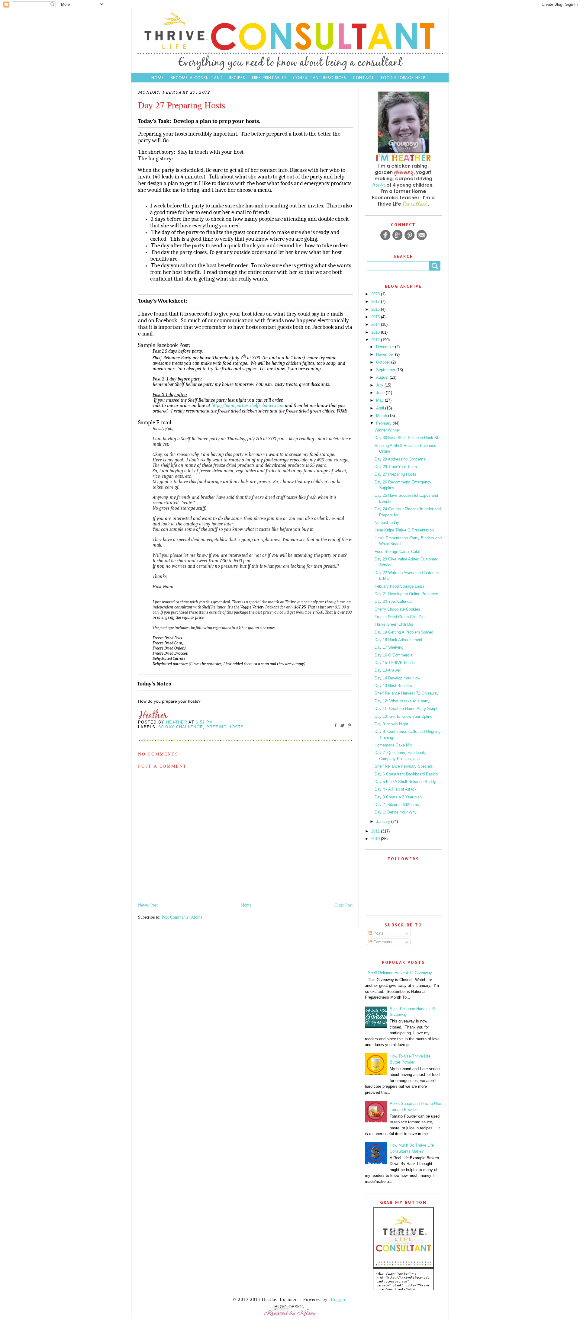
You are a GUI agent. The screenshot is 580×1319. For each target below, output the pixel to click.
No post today (387, 522)
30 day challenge (181, 727)
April (380, 408)
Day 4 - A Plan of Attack (396, 789)
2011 (376, 831)
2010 (376, 838)
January (383, 821)
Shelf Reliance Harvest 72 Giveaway (407, 693)
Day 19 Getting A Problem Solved (404, 632)
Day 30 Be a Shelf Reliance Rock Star (408, 437)
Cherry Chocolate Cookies (397, 609)
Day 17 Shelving (389, 647)
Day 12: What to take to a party (402, 701)
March (382, 415)
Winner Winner (387, 430)
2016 (376, 309)
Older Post (343, 905)
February (384, 423)
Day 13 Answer (388, 670)
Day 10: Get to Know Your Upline (403, 716)
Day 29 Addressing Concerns (400, 459)
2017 (376, 301)
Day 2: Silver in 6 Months (397, 804)
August (383, 377)
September (386, 369)
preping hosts (225, 727)
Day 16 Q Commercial (394, 655)
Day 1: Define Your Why (396, 812)
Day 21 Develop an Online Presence (406, 594)
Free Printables (269, 77)
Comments (382, 942)
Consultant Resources (319, 77)
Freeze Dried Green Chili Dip (399, 617)
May (380, 400)
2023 (376, 294)
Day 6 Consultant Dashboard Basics (406, 774)
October (383, 362)
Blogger (337, 1299)
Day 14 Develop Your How (397, 678)
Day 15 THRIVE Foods (395, 662)
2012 (376, 340)
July (380, 385)
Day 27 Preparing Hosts (395, 474)
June (381, 392)
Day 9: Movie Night (391, 724)
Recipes (237, 77)
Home (157, 77)
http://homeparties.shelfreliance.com (247, 405)
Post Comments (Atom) (182, 917)
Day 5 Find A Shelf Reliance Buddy (405, 781)
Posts (378, 933)
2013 (376, 332)
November (385, 354)
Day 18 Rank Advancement (398, 639)
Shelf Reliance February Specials (404, 766)
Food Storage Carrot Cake (397, 551)
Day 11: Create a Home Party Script (406, 708)
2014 (376, 324)
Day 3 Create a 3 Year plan (398, 797)
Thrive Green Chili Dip (394, 624)
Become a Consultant (197, 77)
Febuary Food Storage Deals (400, 586)
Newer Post (148, 905)
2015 (376, 317)
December (385, 347)
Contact (364, 77)
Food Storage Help (403, 77)
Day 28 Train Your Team (396, 466)
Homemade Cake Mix (393, 745)
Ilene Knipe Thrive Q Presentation (404, 530)
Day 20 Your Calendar (394, 601)
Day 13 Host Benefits (393, 685)
